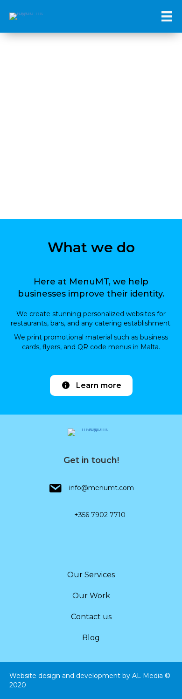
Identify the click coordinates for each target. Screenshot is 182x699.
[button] (91, 385)
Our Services (91, 574)
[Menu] (166, 16)
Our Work (91, 595)
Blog (91, 637)
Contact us (91, 616)
